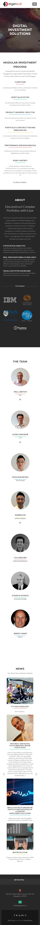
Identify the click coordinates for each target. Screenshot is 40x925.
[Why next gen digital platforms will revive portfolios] (20, 728)
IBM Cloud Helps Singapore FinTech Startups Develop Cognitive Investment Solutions (20, 810)
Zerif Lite (11, 920)
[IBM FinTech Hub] (20, 836)
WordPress (28, 920)
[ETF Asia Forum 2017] (20, 691)
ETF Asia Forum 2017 (20, 706)
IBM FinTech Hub (20, 852)
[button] (2, 773)
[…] (24, 775)
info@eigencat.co (20, 905)
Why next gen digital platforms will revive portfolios (20, 745)
